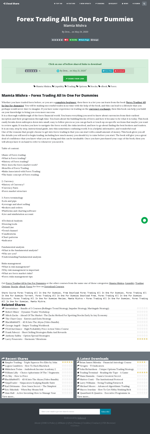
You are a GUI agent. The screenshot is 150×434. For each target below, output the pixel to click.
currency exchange (100, 109)
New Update (85, 3)
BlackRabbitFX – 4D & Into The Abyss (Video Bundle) (31, 322)
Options (83, 86)
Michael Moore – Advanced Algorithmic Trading (104, 386)
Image (95, 40)
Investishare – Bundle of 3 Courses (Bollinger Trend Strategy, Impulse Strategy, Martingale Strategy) (56, 308)
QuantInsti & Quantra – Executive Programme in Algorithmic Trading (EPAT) (103, 393)
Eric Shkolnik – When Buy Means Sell (23, 389)
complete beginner (65, 102)
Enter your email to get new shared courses (58, 412)
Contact (96, 423)
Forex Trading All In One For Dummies (26, 283)
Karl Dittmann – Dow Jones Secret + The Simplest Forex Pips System (29, 386)
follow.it (82, 417)
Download (120, 71)
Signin (137, 3)
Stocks (93, 86)
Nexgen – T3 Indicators (91, 365)
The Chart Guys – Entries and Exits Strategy (27, 318)
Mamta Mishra (75, 25)
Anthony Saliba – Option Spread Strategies (27, 335)
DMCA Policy (49, 423)
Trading (71, 86)
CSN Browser (109, 423)
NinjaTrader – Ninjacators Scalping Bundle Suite (29, 382)
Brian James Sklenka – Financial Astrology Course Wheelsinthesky (104, 362)
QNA (69, 423)
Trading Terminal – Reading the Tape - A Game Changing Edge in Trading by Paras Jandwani (102, 372)
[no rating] (57, 39)
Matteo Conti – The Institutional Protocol (101, 379)
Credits (86, 423)
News (125, 3)
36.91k (74, 40)
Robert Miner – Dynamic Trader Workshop (27, 311)
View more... (8, 396)
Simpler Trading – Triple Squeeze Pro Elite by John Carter (29, 362)
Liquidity (59, 86)
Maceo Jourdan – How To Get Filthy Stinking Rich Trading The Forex (104, 389)
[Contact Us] (144, 220)
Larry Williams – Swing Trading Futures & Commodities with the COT (100, 382)
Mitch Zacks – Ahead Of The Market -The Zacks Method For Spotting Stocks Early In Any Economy (55, 315)
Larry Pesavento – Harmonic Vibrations (25, 339)
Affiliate (62, 423)
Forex (114, 86)
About (37, 423)
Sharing (100, 3)
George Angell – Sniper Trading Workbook (26, 325)
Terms (77, 423)
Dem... (68, 31)
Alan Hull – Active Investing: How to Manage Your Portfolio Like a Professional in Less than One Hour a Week (29, 393)
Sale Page (84, 40)
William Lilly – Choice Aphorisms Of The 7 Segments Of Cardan (30, 372)
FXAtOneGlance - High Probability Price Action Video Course (36, 328)
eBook (104, 86)
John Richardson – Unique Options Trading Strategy (106, 369)
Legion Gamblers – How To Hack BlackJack (26, 365)
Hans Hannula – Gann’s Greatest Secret (100, 376)
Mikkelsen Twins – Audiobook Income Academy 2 (30, 369)
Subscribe (105, 412)
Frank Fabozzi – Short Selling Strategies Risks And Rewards (35, 332)
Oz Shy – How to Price (16, 376)
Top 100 (58, 3)
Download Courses (54, 286)
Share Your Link (76, 79)
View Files (108, 71)
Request (113, 3)
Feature (71, 3)
